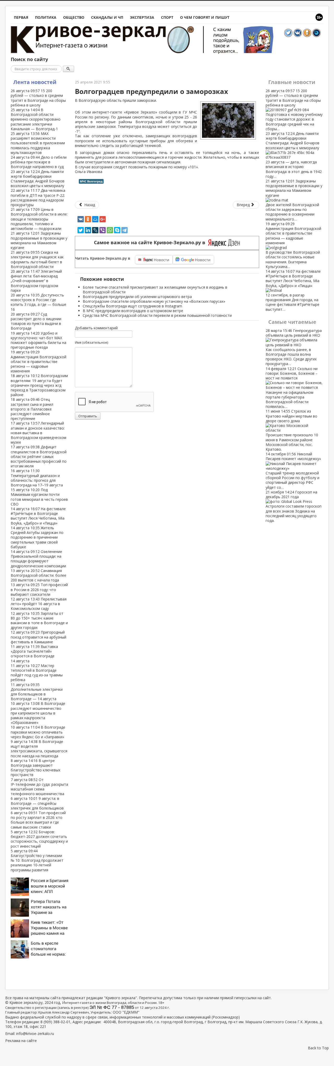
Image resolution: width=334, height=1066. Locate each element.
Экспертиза (142, 17)
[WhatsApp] (110, 230)
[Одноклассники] (88, 219)
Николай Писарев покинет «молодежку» (293, 470)
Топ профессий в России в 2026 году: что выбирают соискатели (39, 589)
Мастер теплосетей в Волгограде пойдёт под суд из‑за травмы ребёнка (37, 672)
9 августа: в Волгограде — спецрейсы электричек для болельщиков (37, 803)
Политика (45, 17)
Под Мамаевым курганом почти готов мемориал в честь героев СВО (39, 497)
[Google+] (102, 219)
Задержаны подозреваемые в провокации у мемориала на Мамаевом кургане (39, 240)
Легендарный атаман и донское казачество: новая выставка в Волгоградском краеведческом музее (38, 433)
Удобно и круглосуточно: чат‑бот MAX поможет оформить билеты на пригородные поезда (38, 340)
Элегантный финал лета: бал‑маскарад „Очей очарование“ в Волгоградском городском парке (36, 281)
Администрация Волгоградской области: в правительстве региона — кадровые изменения (38, 361)
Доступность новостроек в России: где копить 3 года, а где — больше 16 (38, 302)
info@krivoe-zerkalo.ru (35, 1033)
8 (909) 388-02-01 (55, 1021)
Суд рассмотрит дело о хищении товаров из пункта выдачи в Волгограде (36, 321)
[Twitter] (80, 230)
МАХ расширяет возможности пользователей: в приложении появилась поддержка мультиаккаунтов (38, 143)
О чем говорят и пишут (204, 17)
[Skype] (117, 230)
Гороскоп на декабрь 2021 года (293, 506)
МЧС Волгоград (91, 181)
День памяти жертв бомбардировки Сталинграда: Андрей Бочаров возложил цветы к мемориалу (37, 178)
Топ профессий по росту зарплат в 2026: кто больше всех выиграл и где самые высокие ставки (38, 820)
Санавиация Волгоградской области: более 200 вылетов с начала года (38, 575)
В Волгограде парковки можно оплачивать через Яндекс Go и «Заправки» (38, 732)
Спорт (167, 17)
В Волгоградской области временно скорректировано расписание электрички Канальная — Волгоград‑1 (36, 119)
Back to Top (318, 1047)
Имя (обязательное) (91, 342)
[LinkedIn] (88, 230)
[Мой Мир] (95, 219)
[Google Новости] (193, 259)
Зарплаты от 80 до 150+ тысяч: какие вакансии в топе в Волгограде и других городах (39, 620)
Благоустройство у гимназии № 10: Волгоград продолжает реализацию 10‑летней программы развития (37, 860)
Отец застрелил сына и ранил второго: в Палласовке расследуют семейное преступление (32, 409)
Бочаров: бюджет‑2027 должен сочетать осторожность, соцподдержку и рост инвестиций (39, 839)
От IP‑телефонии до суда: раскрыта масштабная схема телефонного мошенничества (39, 786)
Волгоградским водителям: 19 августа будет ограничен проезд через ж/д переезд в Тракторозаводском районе (39, 385)
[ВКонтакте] (80, 219)
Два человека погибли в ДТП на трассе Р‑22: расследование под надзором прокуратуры (38, 197)
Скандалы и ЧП (107, 17)
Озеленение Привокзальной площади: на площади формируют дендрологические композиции (38, 558)
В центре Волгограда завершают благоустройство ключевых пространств (35, 767)
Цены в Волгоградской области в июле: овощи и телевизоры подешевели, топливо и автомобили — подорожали (39, 219)
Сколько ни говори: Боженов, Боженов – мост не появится (292, 387)
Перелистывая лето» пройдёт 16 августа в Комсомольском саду (39, 604)
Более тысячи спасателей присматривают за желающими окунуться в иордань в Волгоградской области (155, 289)
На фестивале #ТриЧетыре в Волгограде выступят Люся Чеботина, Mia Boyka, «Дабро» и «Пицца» (38, 516)
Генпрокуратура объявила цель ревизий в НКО (294, 347)
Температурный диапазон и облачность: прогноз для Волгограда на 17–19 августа (37, 477)
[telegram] (124, 230)
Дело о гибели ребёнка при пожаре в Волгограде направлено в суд (39, 162)
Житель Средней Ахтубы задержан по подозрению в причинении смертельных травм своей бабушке (37, 537)
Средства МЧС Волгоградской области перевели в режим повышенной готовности (157, 315)
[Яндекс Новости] (153, 259)
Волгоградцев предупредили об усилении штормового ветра (137, 296)
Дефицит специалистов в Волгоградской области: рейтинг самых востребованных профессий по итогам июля (39, 456)
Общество (73, 17)
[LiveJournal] (95, 230)
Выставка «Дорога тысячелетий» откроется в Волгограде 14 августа (34, 653)
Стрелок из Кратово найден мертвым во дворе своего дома (292, 430)
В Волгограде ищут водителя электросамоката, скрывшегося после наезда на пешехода (39, 748)
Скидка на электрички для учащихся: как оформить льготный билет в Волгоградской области (37, 259)
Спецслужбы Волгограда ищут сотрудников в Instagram (132, 305)
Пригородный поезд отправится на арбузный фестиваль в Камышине (38, 637)
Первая (21, 17)
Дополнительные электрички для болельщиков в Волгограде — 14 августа (37, 691)
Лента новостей (34, 82)
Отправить (87, 416)
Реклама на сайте (21, 1040)
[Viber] (102, 230)
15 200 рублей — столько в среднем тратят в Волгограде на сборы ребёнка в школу (38, 98)
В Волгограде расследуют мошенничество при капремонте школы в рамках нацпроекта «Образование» (38, 713)
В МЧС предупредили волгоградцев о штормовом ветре (133, 310)
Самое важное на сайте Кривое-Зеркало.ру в (151, 242)
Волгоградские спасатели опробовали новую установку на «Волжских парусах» (154, 301)
